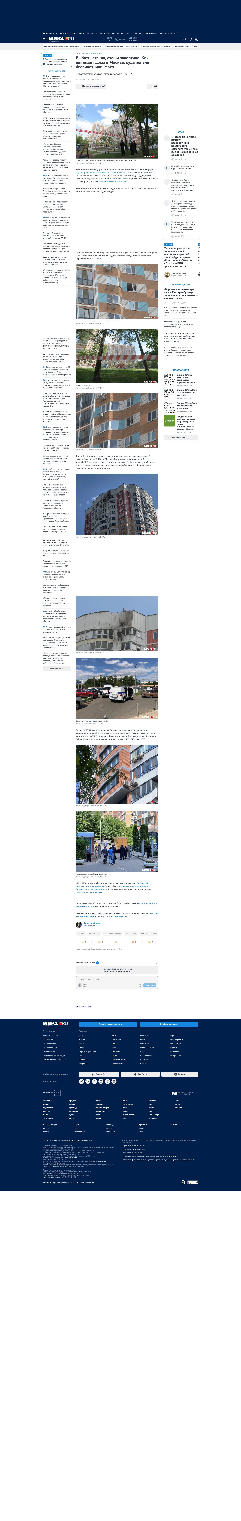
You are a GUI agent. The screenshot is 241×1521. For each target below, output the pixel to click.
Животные (83, 1060)
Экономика (174, 1052)
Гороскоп (138, 33)
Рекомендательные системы (132, 1153)
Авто (81, 1036)
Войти (85, 986)
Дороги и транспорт (88, 1052)
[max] (100, 1081)
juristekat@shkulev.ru (100, 1161)
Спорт (171, 1036)
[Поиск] (185, 39)
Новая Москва (94, 933)
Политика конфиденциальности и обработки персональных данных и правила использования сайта (158, 1160)
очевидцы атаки (98, 889)
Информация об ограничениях (133, 1146)
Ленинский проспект (112, 933)
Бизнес (82, 1040)
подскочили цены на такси (90, 892)
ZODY (170, 33)
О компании (48, 1040)
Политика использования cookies (134, 1149)
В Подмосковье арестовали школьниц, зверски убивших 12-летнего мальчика (56, 61)
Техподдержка (49, 1052)
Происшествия (147, 1048)
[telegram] (81, 1081)
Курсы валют (151, 33)
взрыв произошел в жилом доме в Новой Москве (101, 172)
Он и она (144, 1036)
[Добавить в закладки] (149, 86)
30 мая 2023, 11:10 (82, 80)
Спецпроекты (175, 1056)
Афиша (128, 33)
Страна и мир (175, 1044)
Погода (89, 33)
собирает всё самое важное (112, 181)
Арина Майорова (92, 923)
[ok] (94, 1081)
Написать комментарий (93, 86)
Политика (144, 1044)
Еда (80, 1056)
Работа (143, 1052)
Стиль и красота (176, 1040)
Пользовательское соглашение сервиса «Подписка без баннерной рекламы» (149, 1156)
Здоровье (83, 1064)
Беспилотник (131, 933)
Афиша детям (78, 33)
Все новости (56, 71)
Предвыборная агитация (54, 1056)
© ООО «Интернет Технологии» (83, 1183)
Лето (114, 1048)
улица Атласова (96, 886)
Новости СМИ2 (83, 1006)
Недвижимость (50, 33)
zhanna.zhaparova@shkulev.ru (53, 1173)
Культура (115, 1044)
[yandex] (113, 1081)
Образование (117, 1064)
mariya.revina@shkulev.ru (60, 1166)
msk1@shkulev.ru (71, 1158)
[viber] (107, 1081)
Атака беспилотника (149, 933)
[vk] (87, 1081)
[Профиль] (197, 39)
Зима (114, 1036)
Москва (81, 933)
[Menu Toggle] (44, 39)
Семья (143, 1064)
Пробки (162, 33)
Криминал (116, 1040)
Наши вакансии (50, 1048)
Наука (114, 1056)
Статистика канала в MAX (54, 1060)
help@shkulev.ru (59, 1163)
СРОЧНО (47, 55)
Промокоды (64, 33)
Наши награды (49, 1044)
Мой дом (116, 1052)
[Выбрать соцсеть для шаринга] (155, 86)
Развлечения (146, 1056)
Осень (143, 1040)
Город (81, 1048)
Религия (144, 1060)
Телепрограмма (102, 33)
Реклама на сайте (50, 1036)
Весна (81, 1044)
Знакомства (117, 33)
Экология (173, 1048)
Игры (176, 33)
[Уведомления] (191, 39)
